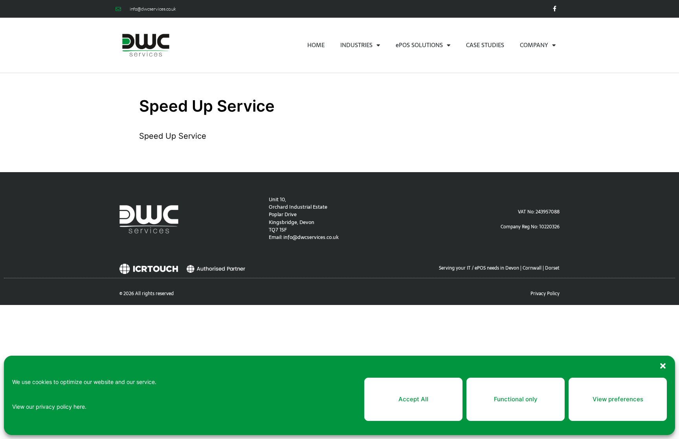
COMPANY (534, 45)
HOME (316, 45)
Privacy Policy (545, 294)
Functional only (516, 399)
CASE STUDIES (485, 45)
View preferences (618, 399)
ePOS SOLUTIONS (419, 45)
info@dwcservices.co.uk (311, 237)
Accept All (413, 399)
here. (79, 406)
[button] (663, 366)
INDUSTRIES (356, 45)
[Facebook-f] (554, 9)
